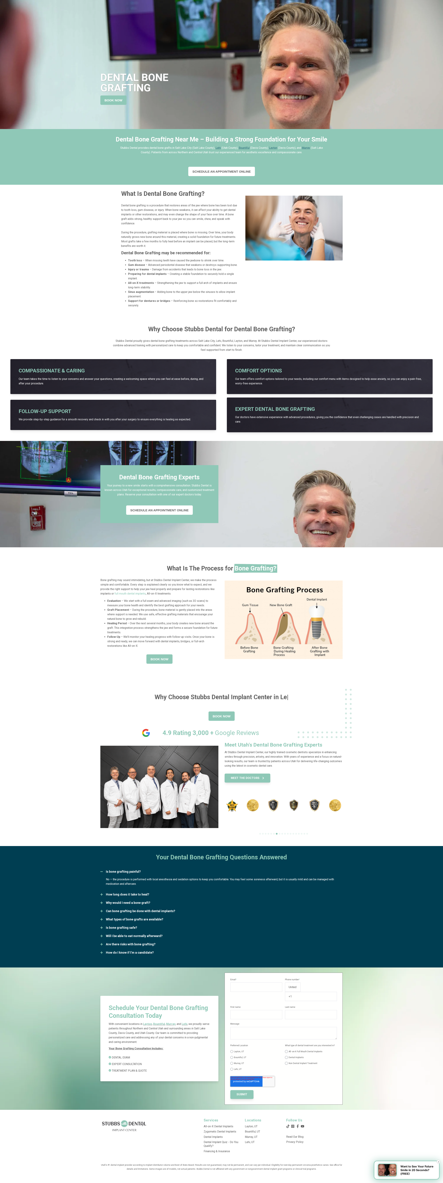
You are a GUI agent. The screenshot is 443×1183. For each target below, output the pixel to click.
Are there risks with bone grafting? (130, 944)
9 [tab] (282, 834)
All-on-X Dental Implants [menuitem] (218, 1126)
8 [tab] (279, 834)
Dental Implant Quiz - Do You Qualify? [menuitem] (221, 1144)
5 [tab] (271, 834)
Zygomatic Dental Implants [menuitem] (220, 1131)
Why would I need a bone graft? (128, 903)
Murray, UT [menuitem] (251, 1137)
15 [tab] (299, 834)
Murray (306, 147)
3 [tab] (265, 834)
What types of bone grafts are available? (134, 919)
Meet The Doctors (245, 778)
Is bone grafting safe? (121, 927)
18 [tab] (307, 834)
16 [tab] (301, 834)
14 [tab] (296, 834)
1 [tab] (260, 834)
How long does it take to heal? (127, 894)
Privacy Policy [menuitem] (295, 1142)
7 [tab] (277, 834)
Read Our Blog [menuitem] (295, 1136)
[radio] (256, 1051)
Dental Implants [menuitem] (213, 1137)
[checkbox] (256, 1060)
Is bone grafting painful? (123, 871)
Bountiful (244, 147)
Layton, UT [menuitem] (251, 1126)
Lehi (218, 147)
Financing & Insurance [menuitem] (217, 1151)
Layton (273, 147)
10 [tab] (285, 834)
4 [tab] (268, 834)
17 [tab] (304, 834)
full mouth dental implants (130, 593)
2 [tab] (263, 834)
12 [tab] (290, 834)
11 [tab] (288, 834)
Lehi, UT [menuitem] (250, 1142)
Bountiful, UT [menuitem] (252, 1131)
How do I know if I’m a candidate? (130, 952)
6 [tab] (274, 834)
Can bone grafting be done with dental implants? (140, 911)
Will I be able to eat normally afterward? (134, 936)
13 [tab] (293, 834)
